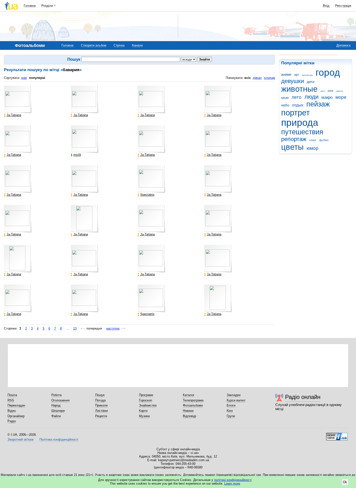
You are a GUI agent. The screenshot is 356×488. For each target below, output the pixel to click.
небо (285, 105)
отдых (297, 105)
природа (299, 122)
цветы (292, 147)
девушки (292, 81)
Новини (188, 411)
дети (310, 82)
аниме (286, 74)
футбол (323, 140)
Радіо (12, 421)
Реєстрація (343, 6)
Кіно (230, 411)
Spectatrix (147, 194)
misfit (77, 154)
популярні (37, 78)
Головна (30, 6)
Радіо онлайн (302, 397)
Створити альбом (93, 45)
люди (311, 97)
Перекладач (16, 405)
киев (330, 90)
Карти (143, 411)
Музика (144, 416)
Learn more (232, 483)
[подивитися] (18, 100)
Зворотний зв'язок (21, 439)
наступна (112, 328)
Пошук (100, 395)
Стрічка (119, 45)
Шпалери (58, 411)
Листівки (101, 411)
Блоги (231, 405)
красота (339, 91)
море (341, 97)
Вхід (326, 6)
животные (299, 88)
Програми (146, 395)
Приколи (101, 405)
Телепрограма (193, 400)
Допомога (343, 45)
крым (285, 97)
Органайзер (16, 416)
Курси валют (236, 400)
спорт (312, 140)
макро (327, 97)
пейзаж (318, 104)
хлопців (269, 78)
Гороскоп (145, 400)
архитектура (307, 75)
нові (24, 78)
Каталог (188, 395)
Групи (231, 416)
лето (297, 97)
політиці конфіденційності (233, 480)
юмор (312, 148)
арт (296, 74)
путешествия (302, 132)
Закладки (233, 395)
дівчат (257, 78)
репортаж (293, 139)
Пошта (12, 395)
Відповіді (189, 416)
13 (75, 328)
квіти (322, 91)
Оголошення (60, 400)
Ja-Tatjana (14, 115)
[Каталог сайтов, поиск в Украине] (337, 435)
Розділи (47, 6)
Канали (137, 45)
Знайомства (147, 405)
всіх (247, 78)
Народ (56, 405)
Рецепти (101, 416)
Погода (100, 400)
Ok (345, 482)
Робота (56, 395)
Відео (12, 411)
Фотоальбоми (193, 405)
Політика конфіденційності (58, 439)
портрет (295, 112)
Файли (56, 416)
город (328, 72)
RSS (11, 400)
